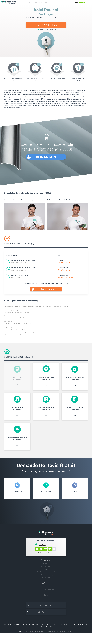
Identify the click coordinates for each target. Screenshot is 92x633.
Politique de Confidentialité (65, 631)
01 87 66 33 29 (47, 25)
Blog (46, 598)
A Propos (46, 563)
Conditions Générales (36, 631)
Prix (46, 592)
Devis (46, 595)
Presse (46, 569)
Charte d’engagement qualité (46, 572)
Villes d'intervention (46, 586)
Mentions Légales (49, 631)
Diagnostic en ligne (47, 289)
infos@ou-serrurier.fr (46, 612)
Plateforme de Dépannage (46, 575)
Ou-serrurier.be (46, 578)
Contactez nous (46, 566)
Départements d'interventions (46, 589)
